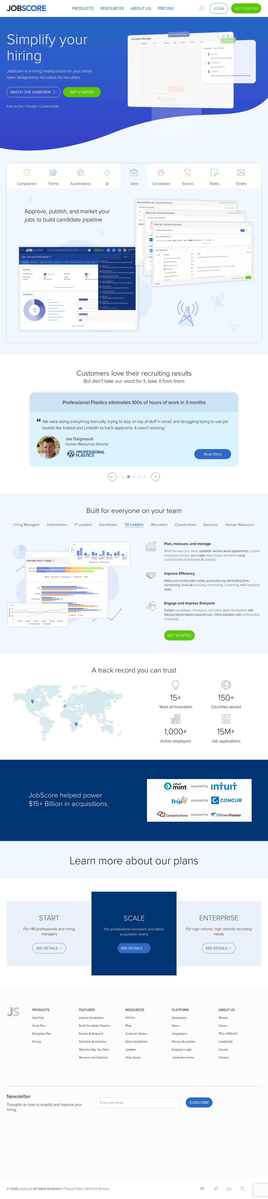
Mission (223, 1046)
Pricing (36, 1070)
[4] (139, 476)
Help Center (133, 1085)
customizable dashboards (182, 559)
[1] (123, 476)
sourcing (199, 584)
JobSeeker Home (183, 1085)
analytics (210, 559)
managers (199, 610)
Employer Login (182, 1077)
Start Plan (38, 1046)
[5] (144, 476)
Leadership (226, 1070)
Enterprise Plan (41, 1062)
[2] (128, 476)
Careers (223, 1077)
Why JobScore (228, 1061)
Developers (179, 1046)
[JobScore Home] (26, 8)
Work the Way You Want (94, 1077)
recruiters (215, 610)
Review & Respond (91, 1062)
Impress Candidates (91, 1046)
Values (223, 1054)
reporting (253, 584)
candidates (183, 610)
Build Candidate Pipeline (94, 1054)
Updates (130, 1077)
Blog (128, 1053)
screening (231, 584)
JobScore (25, 1188)
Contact (223, 1085)
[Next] (155, 477)
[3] (134, 476)
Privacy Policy (73, 1188)
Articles (130, 1045)
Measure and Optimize (93, 1085)
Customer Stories (136, 1062)
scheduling (215, 584)
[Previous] (112, 477)
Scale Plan (38, 1054)
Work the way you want (181, 551)
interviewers (238, 610)
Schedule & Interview (92, 1070)
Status (176, 1054)
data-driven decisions (221, 555)
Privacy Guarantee (183, 1070)
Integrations (179, 1062)
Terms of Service (97, 1188)
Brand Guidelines (136, 1070)
